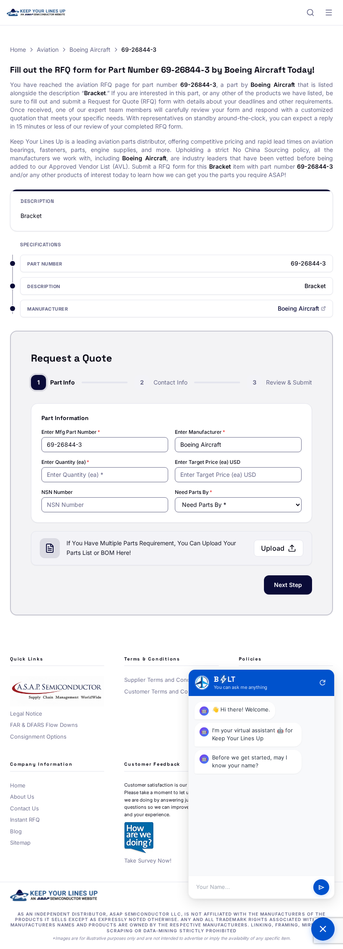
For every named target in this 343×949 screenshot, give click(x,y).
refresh (322, 683)
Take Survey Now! (148, 860)
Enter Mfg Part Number (70, 432)
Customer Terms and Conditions (166, 691)
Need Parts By (193, 492)
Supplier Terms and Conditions (164, 679)
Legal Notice (26, 713)
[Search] (310, 12)
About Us (22, 796)
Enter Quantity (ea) (65, 462)
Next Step (288, 584)
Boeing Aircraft (89, 49)
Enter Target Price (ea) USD (208, 462)
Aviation (48, 49)
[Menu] (328, 12)
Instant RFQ (25, 819)
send (321, 887)
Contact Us (24, 808)
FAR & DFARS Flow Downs (44, 724)
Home (18, 49)
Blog (16, 831)
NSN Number (57, 492)
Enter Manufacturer (200, 432)
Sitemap (20, 842)
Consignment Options (38, 736)
